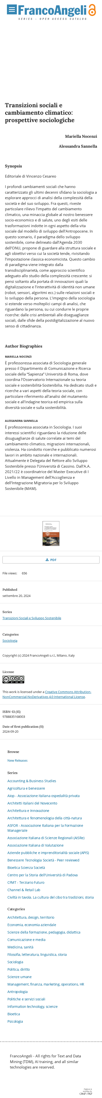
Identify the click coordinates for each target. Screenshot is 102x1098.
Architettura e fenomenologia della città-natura (44, 818)
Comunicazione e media (26, 939)
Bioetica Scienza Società (26, 867)
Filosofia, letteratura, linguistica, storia (37, 954)
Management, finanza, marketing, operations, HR (45, 984)
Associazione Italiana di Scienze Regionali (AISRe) (45, 837)
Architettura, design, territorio (30, 917)
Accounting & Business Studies (31, 780)
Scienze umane (19, 976)
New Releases (17, 760)
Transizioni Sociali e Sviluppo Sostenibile (31, 618)
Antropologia (17, 991)
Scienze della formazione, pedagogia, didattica (43, 932)
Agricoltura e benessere (26, 788)
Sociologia (9, 640)
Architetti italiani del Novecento (32, 803)
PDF (53, 560)
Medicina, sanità (20, 947)
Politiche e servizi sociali (26, 999)
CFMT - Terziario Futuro (25, 882)
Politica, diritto (18, 969)
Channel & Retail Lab (23, 889)
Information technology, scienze (32, 1006)
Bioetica (13, 1014)
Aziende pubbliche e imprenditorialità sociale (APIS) (48, 852)
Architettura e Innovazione (28, 810)
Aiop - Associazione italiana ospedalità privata (43, 795)
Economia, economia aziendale (31, 924)
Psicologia (15, 1021)
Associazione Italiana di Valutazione (35, 845)
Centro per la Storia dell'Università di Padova (42, 875)
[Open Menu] (12, 9)
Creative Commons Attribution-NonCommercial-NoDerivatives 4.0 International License (46, 694)
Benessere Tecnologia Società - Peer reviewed (43, 860)
